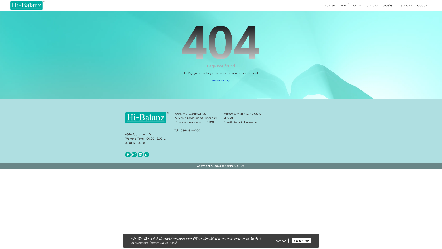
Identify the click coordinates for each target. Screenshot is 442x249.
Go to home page (221, 80)
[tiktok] (146, 154)
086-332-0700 (190, 130)
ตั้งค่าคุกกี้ (280, 240)
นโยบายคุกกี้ (171, 242)
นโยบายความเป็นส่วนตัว (147, 242)
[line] (140, 154)
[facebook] (128, 154)
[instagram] (134, 154)
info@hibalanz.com (246, 122)
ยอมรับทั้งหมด (301, 240)
